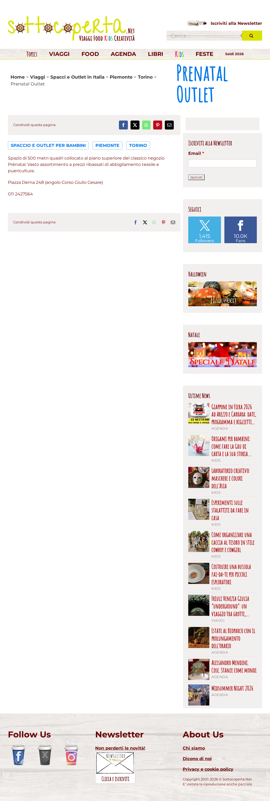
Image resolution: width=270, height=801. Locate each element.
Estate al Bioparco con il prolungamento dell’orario (233, 638)
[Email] (169, 125)
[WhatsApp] (146, 125)
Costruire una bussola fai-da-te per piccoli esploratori (231, 574)
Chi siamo (194, 748)
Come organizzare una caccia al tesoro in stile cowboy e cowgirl (232, 542)
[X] (135, 125)
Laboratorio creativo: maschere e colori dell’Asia (230, 478)
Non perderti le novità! (120, 748)
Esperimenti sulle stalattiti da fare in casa (230, 510)
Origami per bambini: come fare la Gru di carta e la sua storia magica (230, 446)
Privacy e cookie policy (208, 769)
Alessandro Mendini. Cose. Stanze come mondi (234, 666)
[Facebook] (123, 125)
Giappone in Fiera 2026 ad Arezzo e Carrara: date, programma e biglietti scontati (233, 414)
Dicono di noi (197, 758)
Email (196, 153)
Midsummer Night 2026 (232, 688)
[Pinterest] (157, 125)
